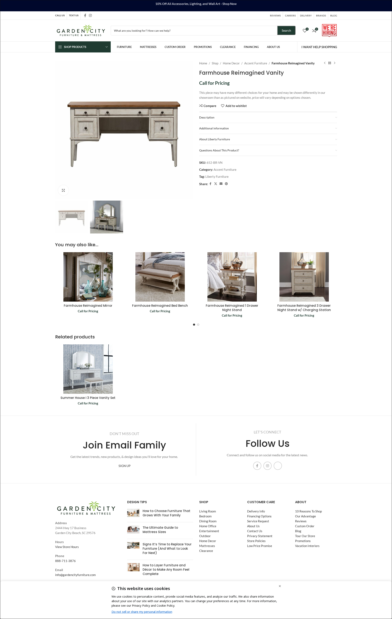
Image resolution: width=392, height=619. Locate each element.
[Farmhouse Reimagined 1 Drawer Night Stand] (232, 277)
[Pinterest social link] (226, 184)
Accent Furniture (255, 63)
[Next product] (334, 63)
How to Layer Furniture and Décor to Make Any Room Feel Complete (166, 569)
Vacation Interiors (307, 546)
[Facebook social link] (85, 15)
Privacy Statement (259, 536)
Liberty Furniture (217, 176)
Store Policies (256, 541)
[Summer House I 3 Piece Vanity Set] (88, 369)
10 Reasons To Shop (308, 511)
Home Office (207, 526)
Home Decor (231, 63)
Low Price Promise (259, 546)
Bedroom (205, 516)
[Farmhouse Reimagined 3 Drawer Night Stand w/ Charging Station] (304, 277)
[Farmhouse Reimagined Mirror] (88, 277)
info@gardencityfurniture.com (75, 575)
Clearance (206, 551)
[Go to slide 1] (194, 325)
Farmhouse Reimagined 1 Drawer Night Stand (232, 307)
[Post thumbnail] (133, 514)
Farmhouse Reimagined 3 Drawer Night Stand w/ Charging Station (304, 307)
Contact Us (254, 531)
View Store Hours (67, 547)
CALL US (60, 15)
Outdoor (205, 536)
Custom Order (304, 526)
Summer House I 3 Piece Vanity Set (87, 398)
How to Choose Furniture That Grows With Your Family (166, 513)
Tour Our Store (305, 536)
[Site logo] (81, 30)
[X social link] (215, 184)
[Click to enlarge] (63, 190)
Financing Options (259, 516)
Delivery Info (256, 511)
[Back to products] (329, 63)
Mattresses (207, 546)
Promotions (303, 541)
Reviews (301, 521)
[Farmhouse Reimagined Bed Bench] (160, 277)
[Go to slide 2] (198, 325)
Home (203, 63)
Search (286, 30)
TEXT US (73, 15)
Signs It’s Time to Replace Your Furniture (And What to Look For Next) (167, 548)
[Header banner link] (196, 5)
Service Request (258, 521)
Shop (215, 63)
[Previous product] (324, 63)
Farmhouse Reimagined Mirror (88, 305)
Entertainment (209, 531)
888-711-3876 (65, 561)
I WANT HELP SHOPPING (319, 47)
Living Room (207, 511)
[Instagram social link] (90, 15)
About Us (253, 526)
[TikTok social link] (95, 15)
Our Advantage (305, 516)
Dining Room (207, 521)
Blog (298, 531)
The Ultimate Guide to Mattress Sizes (160, 529)
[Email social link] (221, 184)
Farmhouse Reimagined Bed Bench (160, 305)
